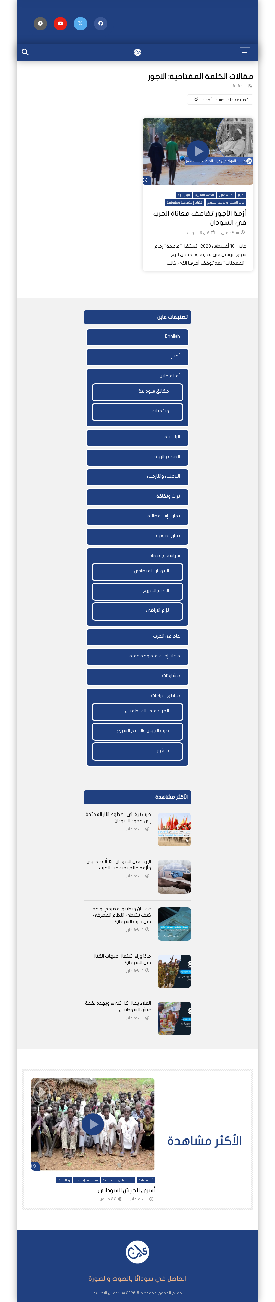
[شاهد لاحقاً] (40, 23)
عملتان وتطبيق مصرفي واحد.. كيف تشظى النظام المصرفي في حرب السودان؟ (121, 915)
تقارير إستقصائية (163, 515)
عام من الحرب (166, 636)
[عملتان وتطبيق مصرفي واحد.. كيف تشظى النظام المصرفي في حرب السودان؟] (174, 924)
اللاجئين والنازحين (163, 476)
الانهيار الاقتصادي (151, 570)
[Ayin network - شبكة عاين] (137, 52)
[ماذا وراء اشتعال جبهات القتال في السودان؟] (174, 971)
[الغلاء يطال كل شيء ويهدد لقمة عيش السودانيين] (174, 1018)
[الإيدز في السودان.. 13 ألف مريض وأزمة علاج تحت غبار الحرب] (174, 877)
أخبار (241, 195)
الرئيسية (184, 195)
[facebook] (100, 23)
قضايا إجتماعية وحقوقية (185, 202)
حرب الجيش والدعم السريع (226, 202)
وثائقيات (160, 410)
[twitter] (80, 23)
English (172, 336)
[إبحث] (25, 52)
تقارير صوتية (168, 535)
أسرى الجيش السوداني (126, 1190)
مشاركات (171, 675)
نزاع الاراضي (157, 610)
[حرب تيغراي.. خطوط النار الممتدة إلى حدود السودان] (174, 829)
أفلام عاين (226, 195)
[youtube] (60, 23)
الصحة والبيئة (167, 456)
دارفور (163, 750)
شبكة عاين (230, 233)
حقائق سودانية (154, 391)
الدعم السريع (204, 195)
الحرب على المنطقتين (147, 710)
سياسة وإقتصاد (165, 555)
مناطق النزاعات (165, 695)
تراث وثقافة (168, 496)
